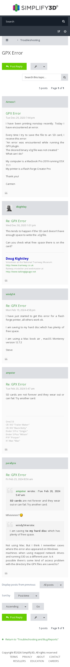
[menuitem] (65, 31)
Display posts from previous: (28, 585)
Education (37, 661)
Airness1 (10, 102)
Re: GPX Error (16, 221)
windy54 (10, 294)
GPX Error (12, 53)
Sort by (15, 595)
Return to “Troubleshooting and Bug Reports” (32, 639)
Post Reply (16, 66)
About (41, 656)
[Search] (63, 21)
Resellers (19, 661)
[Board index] (35, 8)
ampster (10, 372)
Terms (14, 656)
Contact (54, 656)
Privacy (27, 656)
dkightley (21, 206)
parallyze (11, 463)
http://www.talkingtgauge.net (21, 271)
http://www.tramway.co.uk (19, 265)
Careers (53, 661)
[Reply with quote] (6, 193)
